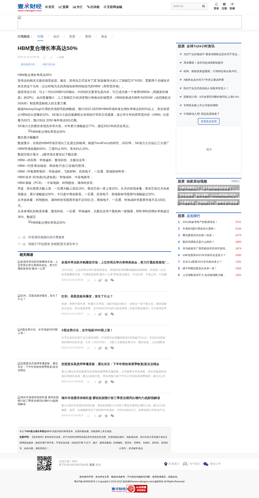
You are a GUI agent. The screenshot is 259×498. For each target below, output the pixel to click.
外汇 (80, 7)
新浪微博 (133, 448)
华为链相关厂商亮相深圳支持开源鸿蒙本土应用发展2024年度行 (220, 248)
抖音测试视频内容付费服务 (46, 237)
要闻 (88, 36)
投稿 (232, 8)
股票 (66, 7)
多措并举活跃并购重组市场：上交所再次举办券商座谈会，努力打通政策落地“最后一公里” (122, 262)
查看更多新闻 (209, 121)
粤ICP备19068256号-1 (85, 481)
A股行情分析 (48, 64)
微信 (140, 448)
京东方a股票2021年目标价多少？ (202, 261)
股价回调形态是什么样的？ (198, 241)
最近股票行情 (28, 64)
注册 (224, 8)
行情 (40, 36)
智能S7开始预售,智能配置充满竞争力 (53, 244)
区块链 (95, 7)
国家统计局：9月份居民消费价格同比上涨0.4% (211, 96)
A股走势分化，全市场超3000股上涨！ (87, 330)
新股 (72, 36)
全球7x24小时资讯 (201, 46)
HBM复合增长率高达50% (38, 431)
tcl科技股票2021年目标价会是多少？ (204, 255)
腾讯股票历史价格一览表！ (198, 235)
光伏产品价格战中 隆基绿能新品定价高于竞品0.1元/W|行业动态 (221, 54)
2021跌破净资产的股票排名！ (200, 221)
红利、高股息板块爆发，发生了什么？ (87, 296)
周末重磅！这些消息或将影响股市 (203, 62)
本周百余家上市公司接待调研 (201, 105)
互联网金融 (114, 7)
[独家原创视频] (235, 181)
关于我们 (194, 463)
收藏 (61, 57)
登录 (216, 8)
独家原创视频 (197, 181)
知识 (56, 36)
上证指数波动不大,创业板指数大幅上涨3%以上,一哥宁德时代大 (220, 274)
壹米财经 (127, 481)
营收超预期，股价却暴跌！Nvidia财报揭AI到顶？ (209, 194)
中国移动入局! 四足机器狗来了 (202, 113)
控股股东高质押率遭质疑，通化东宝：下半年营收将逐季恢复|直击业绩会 (110, 364)
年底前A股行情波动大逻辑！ (199, 228)
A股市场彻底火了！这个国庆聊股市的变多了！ (207, 187)
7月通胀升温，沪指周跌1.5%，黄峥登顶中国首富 (209, 202)
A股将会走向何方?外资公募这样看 (204, 79)
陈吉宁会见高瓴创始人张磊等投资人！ (206, 88)
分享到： (123, 448)
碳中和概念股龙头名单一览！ (200, 268)
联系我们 (174, 463)
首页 (51, 7)
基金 (104, 36)
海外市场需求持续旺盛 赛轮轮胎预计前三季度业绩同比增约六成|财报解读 (110, 398)
